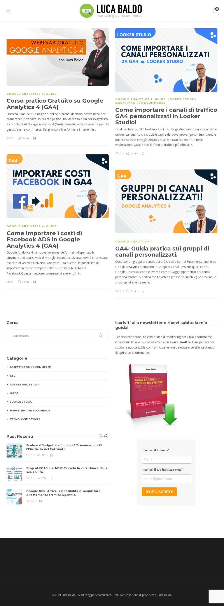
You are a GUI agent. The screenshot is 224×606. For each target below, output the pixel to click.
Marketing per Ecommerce (140, 102)
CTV (12, 375)
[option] (58, 473)
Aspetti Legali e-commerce (30, 367)
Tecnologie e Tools (25, 419)
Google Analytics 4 (25, 93)
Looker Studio (182, 99)
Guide (51, 93)
